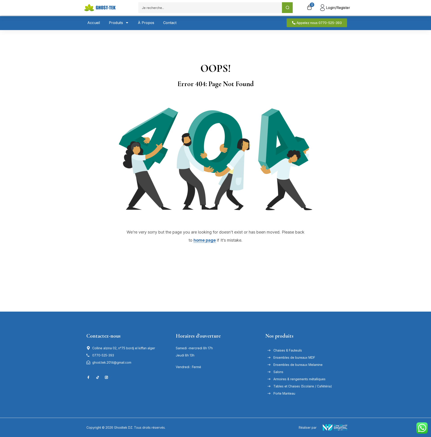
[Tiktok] (97, 377)
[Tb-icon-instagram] (106, 377)
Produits (116, 22)
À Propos (146, 22)
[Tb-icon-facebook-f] (88, 377)
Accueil (93, 22)
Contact (169, 22)
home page (205, 240)
